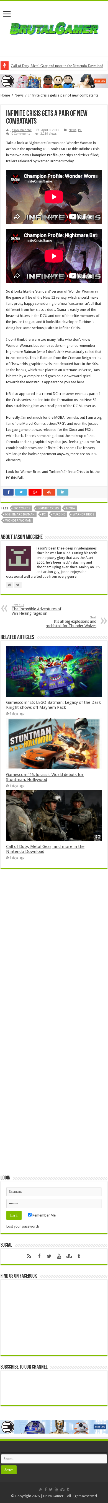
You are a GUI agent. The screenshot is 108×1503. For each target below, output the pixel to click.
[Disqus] (54, 953)
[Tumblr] (78, 1256)
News (19, 95)
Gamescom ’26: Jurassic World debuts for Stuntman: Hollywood (45, 777)
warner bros (83, 514)
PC (80, 130)
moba (70, 508)
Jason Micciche (21, 130)
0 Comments (20, 134)
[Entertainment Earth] (54, 81)
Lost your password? (23, 1226)
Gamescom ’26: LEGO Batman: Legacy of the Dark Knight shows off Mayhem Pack (53, 705)
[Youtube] (59, 1256)
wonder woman (18, 520)
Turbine (59, 514)
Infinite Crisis (48, 508)
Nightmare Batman (20, 514)
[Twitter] (49, 1256)
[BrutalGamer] (54, 27)
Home (5, 95)
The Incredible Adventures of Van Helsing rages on (36, 609)
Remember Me (44, 1215)
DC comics (22, 508)
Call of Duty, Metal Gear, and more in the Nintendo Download (57, 66)
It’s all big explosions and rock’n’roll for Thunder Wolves (71, 622)
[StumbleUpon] (69, 1256)
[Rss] (29, 1256)
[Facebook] (39, 1256)
